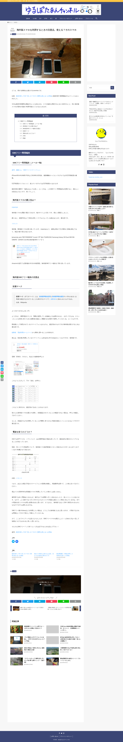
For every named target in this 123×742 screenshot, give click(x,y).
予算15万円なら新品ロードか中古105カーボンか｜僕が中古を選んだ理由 (101, 110)
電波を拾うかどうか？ (29, 133)
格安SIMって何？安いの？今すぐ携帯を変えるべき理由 (34, 96)
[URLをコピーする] (75, 82)
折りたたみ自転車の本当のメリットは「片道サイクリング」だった (101, 117)
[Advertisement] (45, 698)
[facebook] (99, 164)
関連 (24, 138)
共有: (24, 135)
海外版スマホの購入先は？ (30, 126)
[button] (16, 82)
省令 (55, 299)
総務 (52, 299)
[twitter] (101, 164)
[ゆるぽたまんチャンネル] (61, 9)
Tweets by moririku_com (95, 177)
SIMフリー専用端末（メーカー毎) (32, 123)
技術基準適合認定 (58, 296)
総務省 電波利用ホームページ (22, 332)
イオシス (15, 223)
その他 (13, 34)
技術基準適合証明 (45, 296)
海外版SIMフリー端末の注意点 (31, 128)
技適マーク (26, 131)
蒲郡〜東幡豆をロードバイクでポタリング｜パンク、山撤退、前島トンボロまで (101, 103)
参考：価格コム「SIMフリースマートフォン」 (27, 170)
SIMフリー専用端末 (26, 121)
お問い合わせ (54, 736)
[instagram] (104, 164)
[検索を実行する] (112, 87)
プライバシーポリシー (66, 736)
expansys (15, 207)
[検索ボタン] (96, 18)
